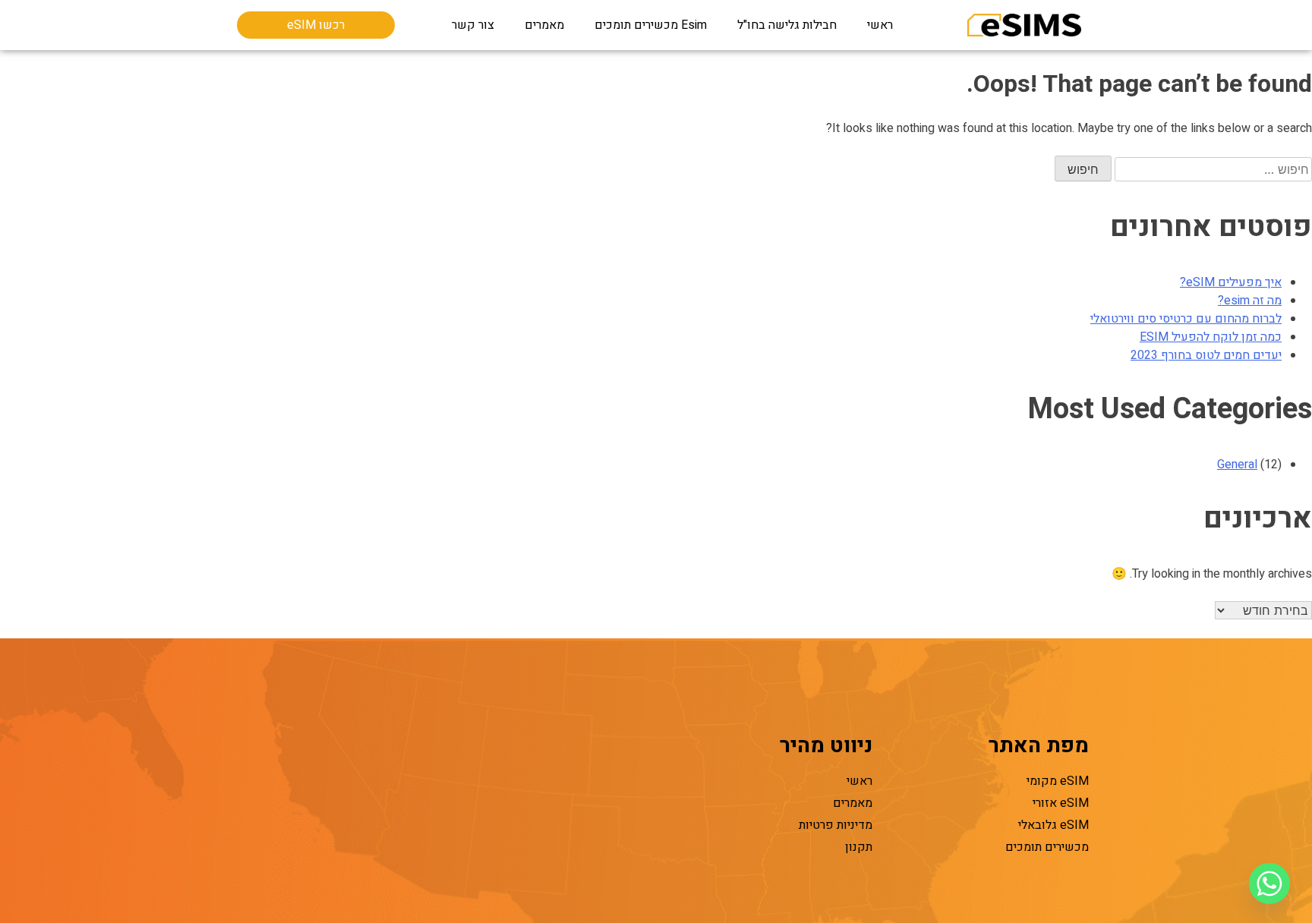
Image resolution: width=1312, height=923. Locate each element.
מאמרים (544, 25)
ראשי (880, 25)
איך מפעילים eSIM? (1231, 282)
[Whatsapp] (1269, 883)
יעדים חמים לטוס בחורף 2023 (1206, 355)
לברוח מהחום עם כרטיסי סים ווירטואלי (1186, 319)
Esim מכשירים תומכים (650, 25)
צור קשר (473, 25)
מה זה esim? (1250, 300)
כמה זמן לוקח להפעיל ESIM (1211, 337)
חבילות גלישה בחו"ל (787, 25)
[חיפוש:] (1212, 170)
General (1237, 464)
